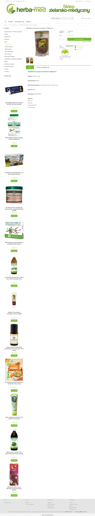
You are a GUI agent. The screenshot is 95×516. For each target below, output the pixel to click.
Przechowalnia (51, 506)
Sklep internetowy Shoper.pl (47, 515)
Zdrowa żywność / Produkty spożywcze (13, 31)
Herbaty (6, 34)
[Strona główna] (47, 8)
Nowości (6, 69)
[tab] (30, 67)
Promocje (6, 71)
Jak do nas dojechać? (30, 504)
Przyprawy (6, 39)
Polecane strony (72, 509)
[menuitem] (10, 22)
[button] (78, 46)
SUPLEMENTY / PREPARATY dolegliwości (13, 59)
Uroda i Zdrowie (7, 54)
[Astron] (65, 52)
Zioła (5, 41)
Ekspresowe (9, 49)
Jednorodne (9, 44)
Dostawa (71, 506)
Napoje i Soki (7, 36)
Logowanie (50, 502)
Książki (5, 61)
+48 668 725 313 (8, 1)
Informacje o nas (7, 502)
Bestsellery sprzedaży (9, 64)
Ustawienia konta (51, 507)
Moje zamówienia (51, 504)
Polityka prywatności (73, 504)
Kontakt (27, 502)
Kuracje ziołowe (9, 51)
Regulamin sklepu (73, 507)
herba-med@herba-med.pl (18, 1)
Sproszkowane (9, 46)
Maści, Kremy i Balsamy (9, 56)
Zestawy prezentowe (9, 66)
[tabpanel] (59, 89)
